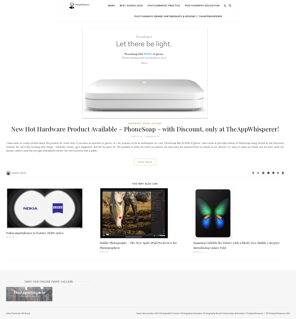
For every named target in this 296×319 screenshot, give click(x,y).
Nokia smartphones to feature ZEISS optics (35, 233)
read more (145, 162)
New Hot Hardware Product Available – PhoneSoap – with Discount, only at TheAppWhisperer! (145, 129)
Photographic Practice (164, 5)
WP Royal (25, 313)
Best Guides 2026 (131, 5)
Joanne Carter (19, 172)
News (111, 5)
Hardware (134, 123)
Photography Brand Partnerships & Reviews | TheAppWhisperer (178, 16)
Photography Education (202, 5)
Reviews (157, 123)
